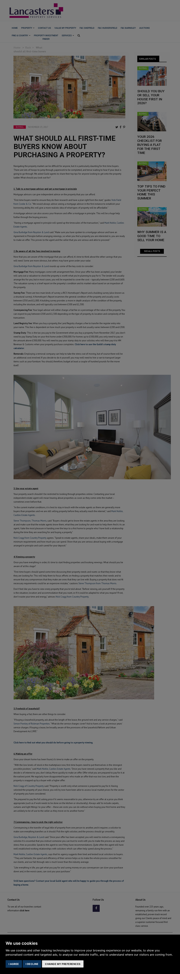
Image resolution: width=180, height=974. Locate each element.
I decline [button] (32, 963)
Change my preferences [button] (63, 963)
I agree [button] (14, 963)
